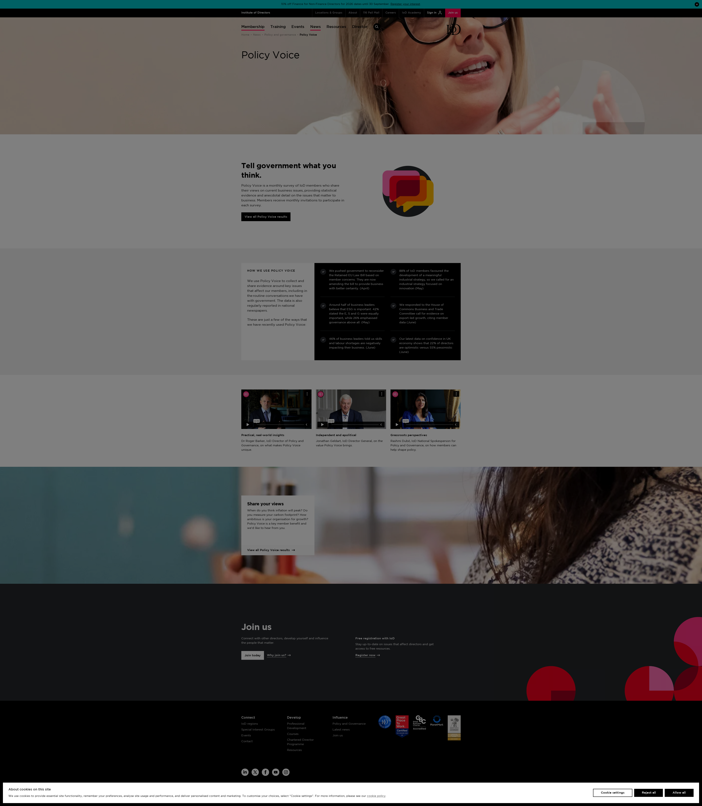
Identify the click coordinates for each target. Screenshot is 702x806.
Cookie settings (612, 792)
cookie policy (376, 796)
